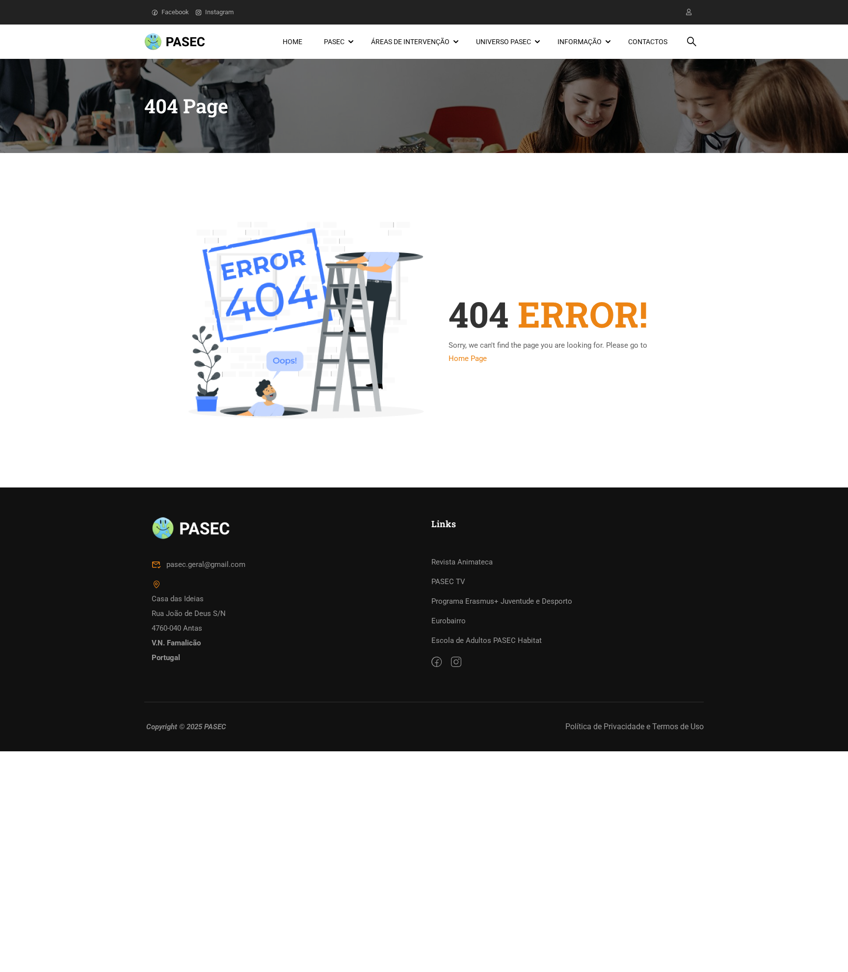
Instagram (219, 12)
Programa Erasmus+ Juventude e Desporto (501, 601)
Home (292, 42)
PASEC (334, 42)
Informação (579, 42)
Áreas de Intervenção (410, 42)
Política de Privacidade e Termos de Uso (634, 726)
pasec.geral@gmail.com (205, 564)
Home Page (468, 358)
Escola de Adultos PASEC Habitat (486, 640)
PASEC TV (448, 581)
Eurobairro (448, 620)
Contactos (647, 42)
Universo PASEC (503, 42)
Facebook (175, 12)
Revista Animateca (462, 562)
